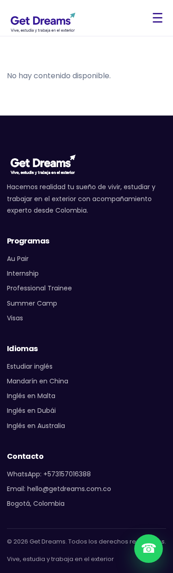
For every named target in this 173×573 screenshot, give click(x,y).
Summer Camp (32, 303)
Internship (23, 273)
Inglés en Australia (36, 425)
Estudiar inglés (30, 366)
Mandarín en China (37, 381)
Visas (15, 318)
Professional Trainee (39, 288)
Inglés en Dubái (31, 410)
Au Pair (18, 258)
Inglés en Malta (31, 395)
